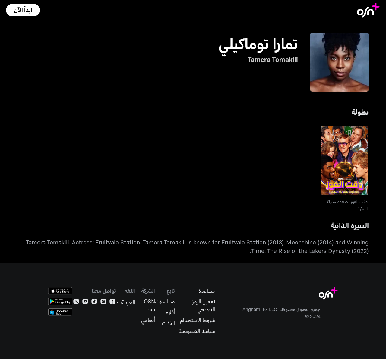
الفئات (168, 323)
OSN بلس (149, 305)
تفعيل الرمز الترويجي (203, 305)
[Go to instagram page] (103, 303)
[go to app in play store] (60, 301)
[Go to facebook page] (112, 303)
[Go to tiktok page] (94, 303)
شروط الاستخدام (197, 320)
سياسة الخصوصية (196, 331)
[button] (23, 10)
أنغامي (148, 320)
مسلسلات (165, 301)
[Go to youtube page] (85, 303)
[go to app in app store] (60, 291)
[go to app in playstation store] (60, 312)
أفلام (170, 312)
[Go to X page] (76, 303)
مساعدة (206, 291)
